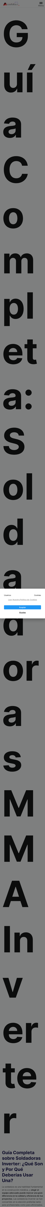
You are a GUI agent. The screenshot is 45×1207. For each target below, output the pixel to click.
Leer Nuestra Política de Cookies (22, 600)
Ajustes (22, 612)
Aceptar (22, 607)
